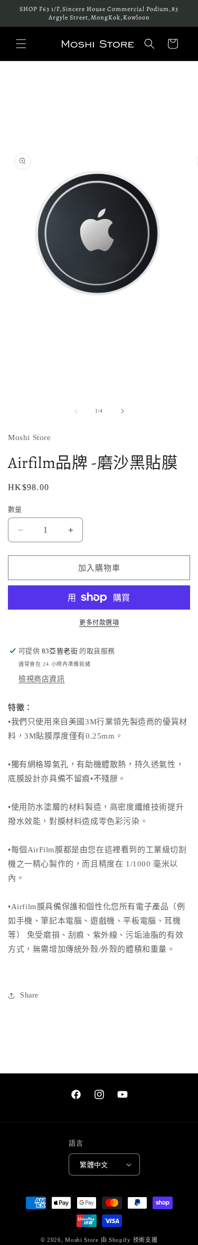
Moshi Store (82, 1240)
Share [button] (29, 995)
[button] (21, 43)
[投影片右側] (122, 411)
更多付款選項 (99, 622)
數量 (15, 509)
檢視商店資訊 (41, 679)
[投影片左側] (76, 411)
